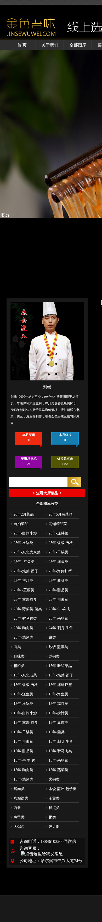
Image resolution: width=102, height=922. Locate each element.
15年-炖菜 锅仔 (59, 675)
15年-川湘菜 (21, 741)
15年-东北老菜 (23, 675)
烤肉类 (17, 789)
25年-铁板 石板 (59, 543)
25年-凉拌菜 (57, 533)
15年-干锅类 (21, 732)
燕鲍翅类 (19, 798)
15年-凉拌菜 (57, 704)
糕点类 (53, 808)
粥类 (51, 817)
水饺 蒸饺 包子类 (61, 789)
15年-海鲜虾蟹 (59, 685)
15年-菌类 (55, 732)
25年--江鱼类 (22, 562)
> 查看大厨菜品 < (47, 493)
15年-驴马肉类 (59, 751)
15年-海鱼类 (57, 694)
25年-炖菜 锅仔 (24, 571)
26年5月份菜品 (59, 514)
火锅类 (53, 779)
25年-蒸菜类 (57, 581)
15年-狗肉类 (21, 770)
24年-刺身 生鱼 (59, 628)
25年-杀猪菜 (57, 618)
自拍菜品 (19, 524)
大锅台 (17, 827)
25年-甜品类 (57, 590)
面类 (15, 647)
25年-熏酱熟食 (23, 600)
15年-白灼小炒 (23, 713)
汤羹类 (53, 798)
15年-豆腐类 (57, 723)
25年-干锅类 (57, 552)
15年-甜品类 (21, 751)
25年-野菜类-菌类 (26, 609)
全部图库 (78, 45)
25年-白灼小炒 (23, 533)
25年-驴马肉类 (23, 618)
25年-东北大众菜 (25, 552)
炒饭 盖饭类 (57, 647)
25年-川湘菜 (57, 600)
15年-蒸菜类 (57, 770)
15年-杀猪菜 (57, 760)
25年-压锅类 (21, 543)
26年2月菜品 (22, 514)
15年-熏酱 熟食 (24, 723)
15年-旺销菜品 (59, 666)
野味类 (17, 656)
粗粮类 (17, 666)
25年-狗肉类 (21, 628)
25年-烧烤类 (21, 637)
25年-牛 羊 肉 (58, 609)
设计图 (53, 827)
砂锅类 (53, 656)
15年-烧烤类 (21, 779)
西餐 (15, 808)
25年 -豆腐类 (22, 590)
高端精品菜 (56, 524)
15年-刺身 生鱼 (59, 741)
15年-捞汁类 (57, 713)
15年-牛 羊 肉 (22, 760)
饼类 (51, 637)
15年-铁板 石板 (24, 685)
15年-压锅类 (21, 704)
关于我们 (50, 45)
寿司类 (17, 817)
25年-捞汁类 (21, 581)
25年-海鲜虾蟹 (59, 571)
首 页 (22, 45)
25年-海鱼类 (57, 562)
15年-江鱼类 (21, 694)
